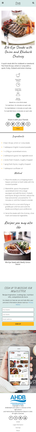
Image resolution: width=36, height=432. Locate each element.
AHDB (18, 422)
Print (18, 128)
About (18, 430)
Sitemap (18, 428)
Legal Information (18, 425)
